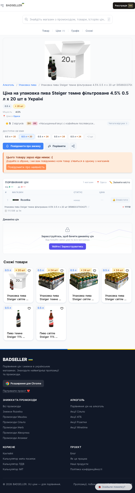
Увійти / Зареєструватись (67, 246)
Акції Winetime (79, 427)
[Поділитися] (73, 146)
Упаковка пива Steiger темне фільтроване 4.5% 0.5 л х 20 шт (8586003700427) (45, 207)
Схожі (89, 30)
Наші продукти (79, 463)
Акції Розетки (78, 422)
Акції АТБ (76, 416)
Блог (73, 453)
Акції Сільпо (77, 411)
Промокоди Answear (15, 437)
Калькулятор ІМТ (13, 469)
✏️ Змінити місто (119, 182)
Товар (45, 30)
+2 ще (90, 136)
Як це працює (78, 458)
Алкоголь (10, 84)
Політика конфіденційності (86, 469)
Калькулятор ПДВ (13, 463)
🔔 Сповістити (120, 200)
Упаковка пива (29, 84)
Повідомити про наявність (26, 167)
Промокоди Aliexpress (16, 432)
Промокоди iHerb (13, 427)
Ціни (60, 30)
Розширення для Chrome (26, 383)
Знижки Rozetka (12, 411)
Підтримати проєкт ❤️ (16, 390)
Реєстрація (123, 5)
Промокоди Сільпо (14, 422)
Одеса (16, 116)
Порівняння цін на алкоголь (87, 406)
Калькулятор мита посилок (19, 458)
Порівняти (59, 146)
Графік (75, 30)
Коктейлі (8, 453)
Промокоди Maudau (15, 416)
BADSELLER (15, 359)
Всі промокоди (12, 406)
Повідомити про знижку (26, 146)
